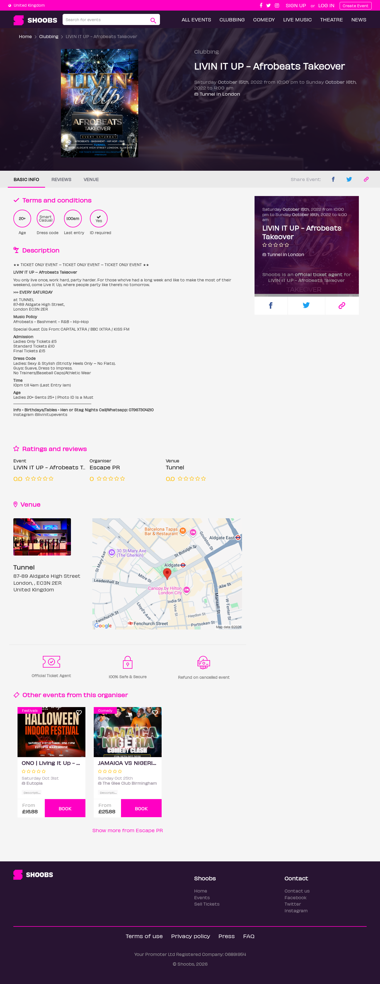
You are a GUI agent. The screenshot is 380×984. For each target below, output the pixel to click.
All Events (196, 19)
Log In (326, 5)
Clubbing (232, 19)
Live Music (297, 19)
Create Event (356, 5)
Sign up (296, 5)
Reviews (61, 179)
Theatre (331, 19)
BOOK (65, 808)
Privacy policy (190, 935)
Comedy (264, 19)
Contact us (297, 890)
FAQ (249, 935)
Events (202, 897)
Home (25, 36)
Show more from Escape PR (127, 830)
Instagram (296, 910)
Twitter (293, 903)
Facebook (296, 897)
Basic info (26, 179)
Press (226, 935)
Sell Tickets (206, 903)
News (358, 19)
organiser (113, 694)
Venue (91, 179)
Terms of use (144, 935)
